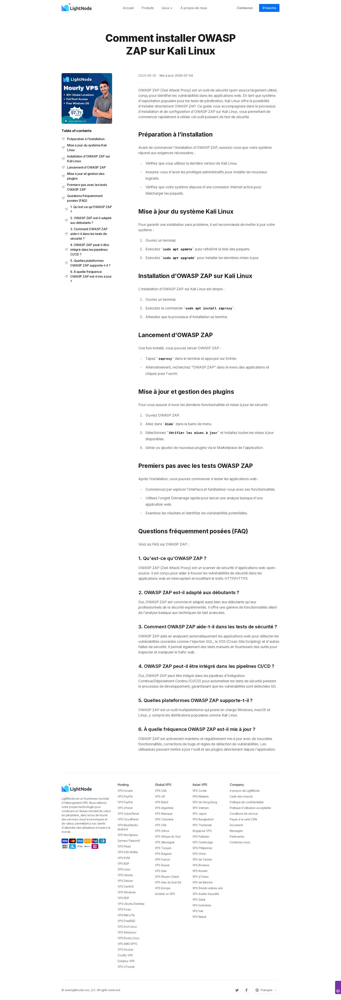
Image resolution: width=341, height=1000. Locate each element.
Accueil (128, 8)
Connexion (245, 8)
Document (236, 825)
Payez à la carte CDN (243, 819)
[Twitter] (237, 990)
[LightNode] (78, 8)
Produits (147, 8)
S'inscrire (269, 8)
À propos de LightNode (245, 790)
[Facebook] (246, 990)
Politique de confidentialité (247, 802)
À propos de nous (193, 8)
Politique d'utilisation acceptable (250, 808)
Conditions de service (244, 813)
